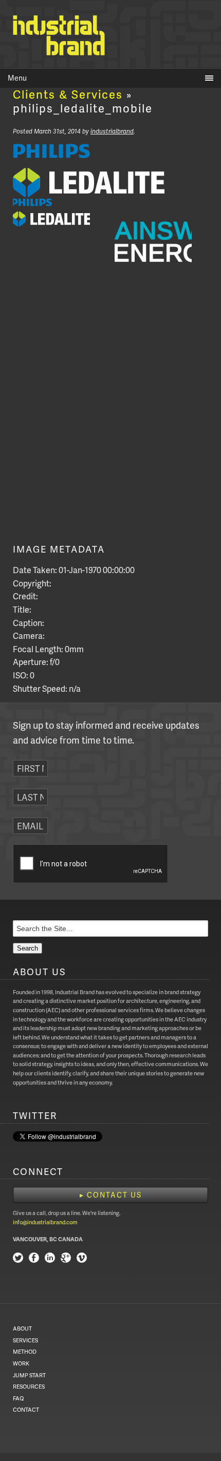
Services (25, 1340)
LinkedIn (50, 1259)
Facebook (34, 1259)
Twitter (18, 1259)
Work (21, 1363)
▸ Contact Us (111, 1195)
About (22, 1328)
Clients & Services (68, 94)
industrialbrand (112, 131)
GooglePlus (66, 1259)
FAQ (18, 1398)
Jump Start (29, 1375)
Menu (17, 78)
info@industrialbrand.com (45, 1222)
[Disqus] (110, 414)
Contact (26, 1409)
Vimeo (82, 1259)
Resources (29, 1386)
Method (24, 1351)
